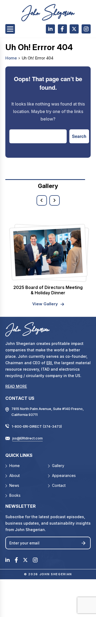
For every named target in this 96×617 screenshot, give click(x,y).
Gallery (58, 465)
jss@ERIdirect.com (27, 438)
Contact (59, 485)
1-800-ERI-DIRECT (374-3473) (37, 426)
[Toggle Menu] (10, 29)
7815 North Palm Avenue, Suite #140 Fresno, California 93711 (47, 412)
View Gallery (45, 304)
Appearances (64, 475)
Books (15, 495)
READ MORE (16, 386)
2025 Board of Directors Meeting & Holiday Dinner (48, 290)
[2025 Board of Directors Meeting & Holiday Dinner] (48, 251)
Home (11, 58)
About (14, 475)
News (14, 485)
